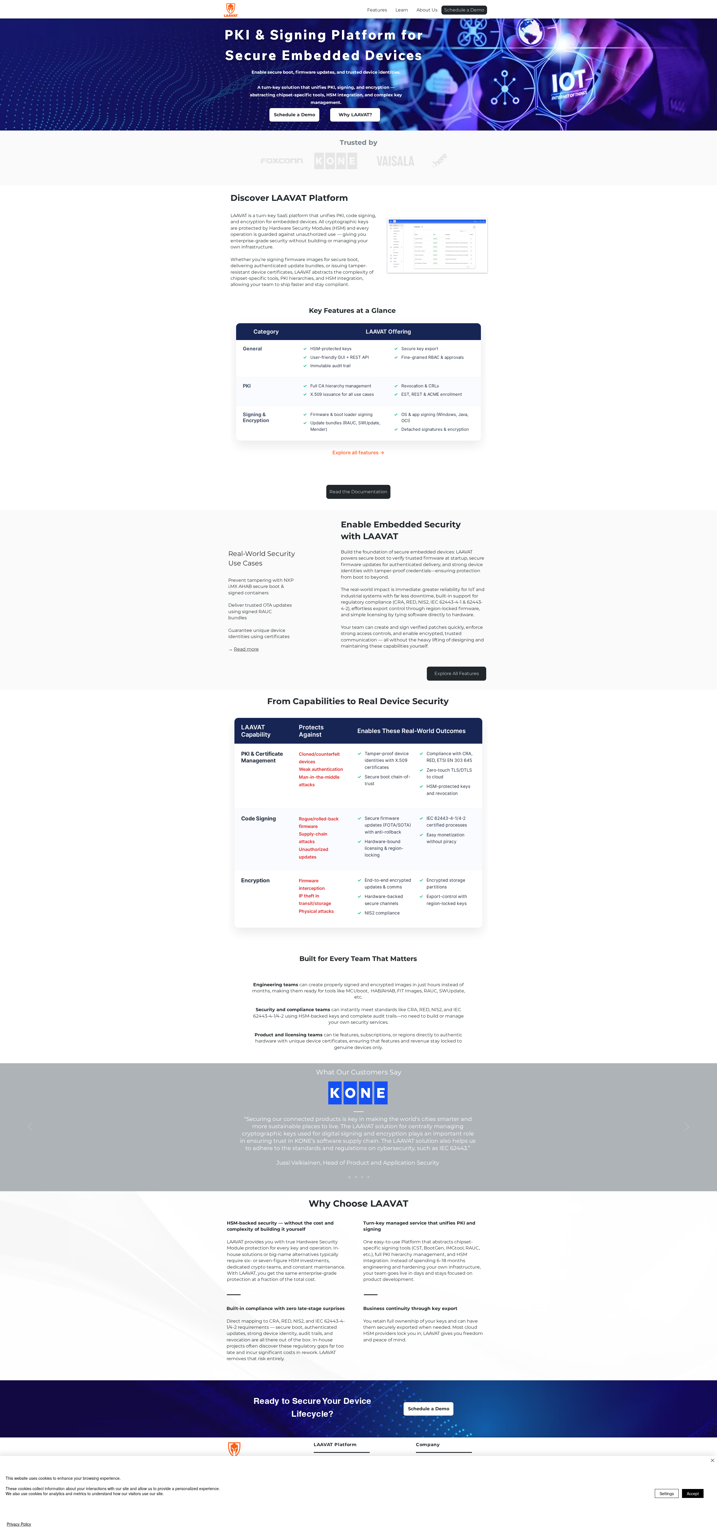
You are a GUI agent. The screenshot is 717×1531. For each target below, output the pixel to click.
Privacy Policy (19, 1524)
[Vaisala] (356, 1177)
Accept (693, 1493)
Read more (246, 649)
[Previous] (30, 1127)
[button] (401, 10)
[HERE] (368, 1177)
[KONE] (349, 1177)
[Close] (712, 1461)
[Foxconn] (362, 1177)
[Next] (687, 1127)
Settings (667, 1493)
